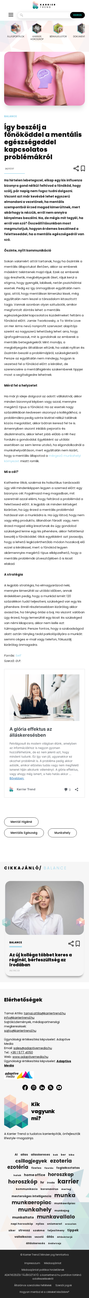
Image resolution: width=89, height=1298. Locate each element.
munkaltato (23, 1217)
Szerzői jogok (63, 1285)
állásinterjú (64, 1237)
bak (55, 1154)
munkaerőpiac (64, 1203)
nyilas (40, 1224)
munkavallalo (56, 1217)
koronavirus (49, 1189)
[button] (81, 922)
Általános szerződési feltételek (33, 1285)
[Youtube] (59, 1087)
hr (42, 1182)
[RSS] (50, 1087)
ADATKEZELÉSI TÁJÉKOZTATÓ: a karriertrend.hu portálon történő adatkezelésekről (43, 1276)
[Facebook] (25, 1087)
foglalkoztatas (68, 1168)
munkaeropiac (31, 1202)
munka (64, 1195)
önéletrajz (54, 1243)
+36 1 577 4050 (22, 1052)
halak (17, 1175)
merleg (66, 1189)
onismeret (54, 1224)
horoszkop (61, 1174)
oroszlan (70, 1224)
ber (63, 1154)
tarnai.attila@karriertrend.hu (45, 1013)
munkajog (61, 1210)
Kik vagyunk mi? (43, 1111)
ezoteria (61, 1161)
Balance (10, 116)
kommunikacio (27, 1189)
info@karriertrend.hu (19, 1018)
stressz (24, 1230)
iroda (51, 1183)
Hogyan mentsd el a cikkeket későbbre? (44, 1292)
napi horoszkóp (22, 1224)
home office (34, 1175)
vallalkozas (23, 1237)
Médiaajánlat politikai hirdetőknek (43, 1269)
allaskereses (40, 1155)
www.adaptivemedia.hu (30, 1057)
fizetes (36, 1168)
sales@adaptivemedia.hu (32, 1048)
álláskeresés (35, 1243)
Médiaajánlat (52, 1263)
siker (12, 1230)
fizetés (48, 1168)
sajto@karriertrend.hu (20, 1031)
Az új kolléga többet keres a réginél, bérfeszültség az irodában (40, 960)
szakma (38, 1230)
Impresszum (32, 1263)
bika (71, 1154)
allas (24, 1155)
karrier (68, 1181)
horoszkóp (22, 1182)
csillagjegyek (31, 1161)
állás (50, 1237)
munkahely (62, 833)
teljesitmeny (55, 1230)
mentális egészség (24, 833)
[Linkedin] (42, 1087)
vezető (39, 1237)
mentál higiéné (21, 822)
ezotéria (17, 1167)
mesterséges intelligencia (31, 1196)
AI (16, 1155)
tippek (73, 1230)
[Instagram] (33, 1087)
